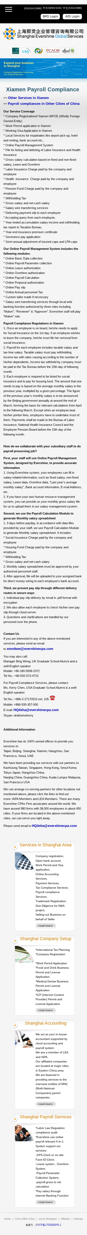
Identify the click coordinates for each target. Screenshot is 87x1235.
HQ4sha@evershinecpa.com (36, 710)
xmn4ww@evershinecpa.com (30, 648)
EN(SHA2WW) (33, 8)
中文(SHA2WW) (72, 8)
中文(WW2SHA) (52, 8)
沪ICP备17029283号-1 (48, 1224)
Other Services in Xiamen (28, 98)
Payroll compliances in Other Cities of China (44, 103)
